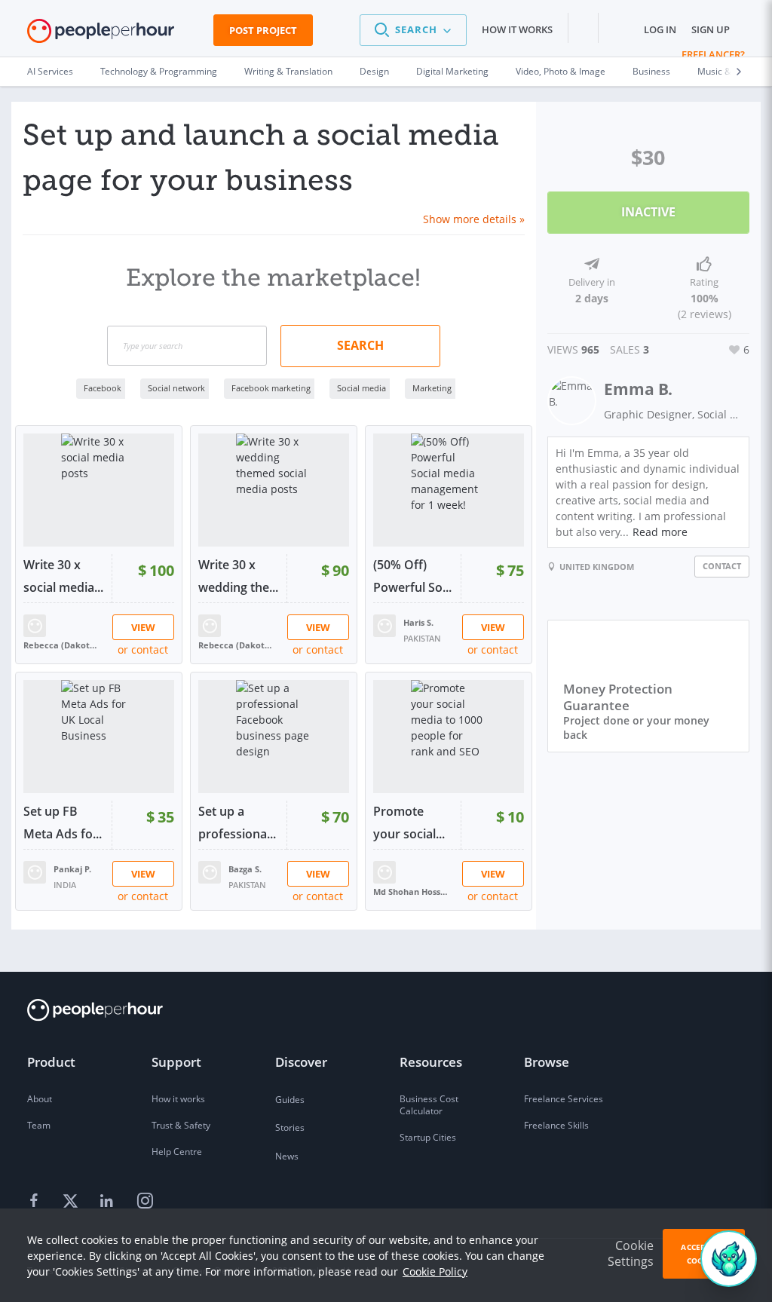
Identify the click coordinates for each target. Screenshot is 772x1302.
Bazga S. (245, 869)
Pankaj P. (72, 869)
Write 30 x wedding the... (238, 576)
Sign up (710, 29)
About (39, 1098)
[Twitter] (72, 1202)
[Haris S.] (384, 624)
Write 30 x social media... (63, 576)
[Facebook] (36, 1202)
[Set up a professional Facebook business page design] (273, 736)
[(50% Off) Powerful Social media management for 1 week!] (448, 490)
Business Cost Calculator (429, 1104)
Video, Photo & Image (560, 71)
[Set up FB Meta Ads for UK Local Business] (98, 736)
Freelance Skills (556, 1125)
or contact (143, 649)
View (143, 627)
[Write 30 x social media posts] (98, 490)
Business (651, 71)
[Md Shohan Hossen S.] (384, 871)
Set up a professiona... (237, 822)
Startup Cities (428, 1137)
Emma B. (638, 389)
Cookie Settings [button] (631, 1253)
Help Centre (177, 1151)
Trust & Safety (181, 1125)
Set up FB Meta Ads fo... (62, 822)
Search (360, 345)
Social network (176, 388)
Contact (722, 565)
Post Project (263, 30)
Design (374, 71)
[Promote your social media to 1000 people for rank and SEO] (448, 736)
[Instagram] (145, 1202)
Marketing (432, 388)
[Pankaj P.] (34, 871)
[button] (413, 30)
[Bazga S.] (209, 871)
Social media (361, 388)
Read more (660, 532)
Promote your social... (409, 822)
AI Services (50, 71)
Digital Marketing (452, 71)
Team (39, 1125)
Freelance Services (563, 1098)
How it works (517, 29)
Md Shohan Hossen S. (411, 891)
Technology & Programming (158, 71)
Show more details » (474, 219)
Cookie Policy (435, 1271)
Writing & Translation (288, 71)
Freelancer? (713, 54)
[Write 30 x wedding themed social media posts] (273, 490)
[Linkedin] (108, 1202)
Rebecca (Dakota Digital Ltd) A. (61, 645)
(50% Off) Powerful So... (412, 576)
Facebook (102, 388)
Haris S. (418, 622)
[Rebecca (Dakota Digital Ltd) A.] (34, 624)
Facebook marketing (271, 388)
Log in (660, 29)
